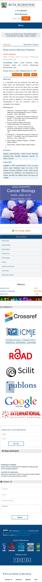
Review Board (6, 249)
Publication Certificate (8, 462)
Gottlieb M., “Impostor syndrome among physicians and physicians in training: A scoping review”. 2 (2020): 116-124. (21, 129)
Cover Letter (5, 270)
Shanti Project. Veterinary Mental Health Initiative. (21, 145)
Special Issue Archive (8, 266)
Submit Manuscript (21, 14)
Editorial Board (6, 245)
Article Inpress (6, 258)
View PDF (27, 74)
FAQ (35, 579)
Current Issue (5, 253)
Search (25, 18)
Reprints (34, 74)
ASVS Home (5, 241)
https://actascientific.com (22, 535)
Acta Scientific (23, 531)
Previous (2, 204)
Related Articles (17, 74)
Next (40, 204)
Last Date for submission (9, 469)
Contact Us (8, 579)
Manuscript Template (8, 275)
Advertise (19, 579)
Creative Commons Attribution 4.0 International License (21, 533)
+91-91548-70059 (22, 230)
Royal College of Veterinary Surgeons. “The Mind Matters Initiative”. (21, 141)
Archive (4, 262)
